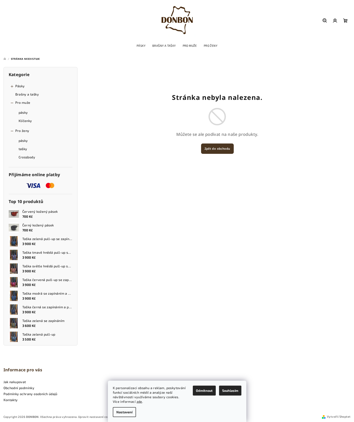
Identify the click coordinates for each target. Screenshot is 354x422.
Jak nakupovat (15, 382)
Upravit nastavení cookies (96, 416)
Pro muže (22, 102)
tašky (23, 149)
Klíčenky (25, 121)
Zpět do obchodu (217, 149)
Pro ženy (22, 131)
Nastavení (124, 412)
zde (139, 401)
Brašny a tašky (27, 94)
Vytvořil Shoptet (338, 416)
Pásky (20, 86)
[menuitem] (141, 45)
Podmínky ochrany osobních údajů (30, 394)
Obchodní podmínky (19, 388)
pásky (23, 112)
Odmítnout (204, 390)
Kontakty (11, 400)
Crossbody (27, 157)
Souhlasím (230, 390)
